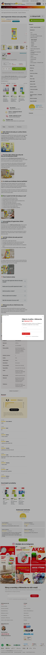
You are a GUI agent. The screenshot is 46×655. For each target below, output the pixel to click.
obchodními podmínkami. (35, 336)
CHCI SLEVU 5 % (26, 333)
